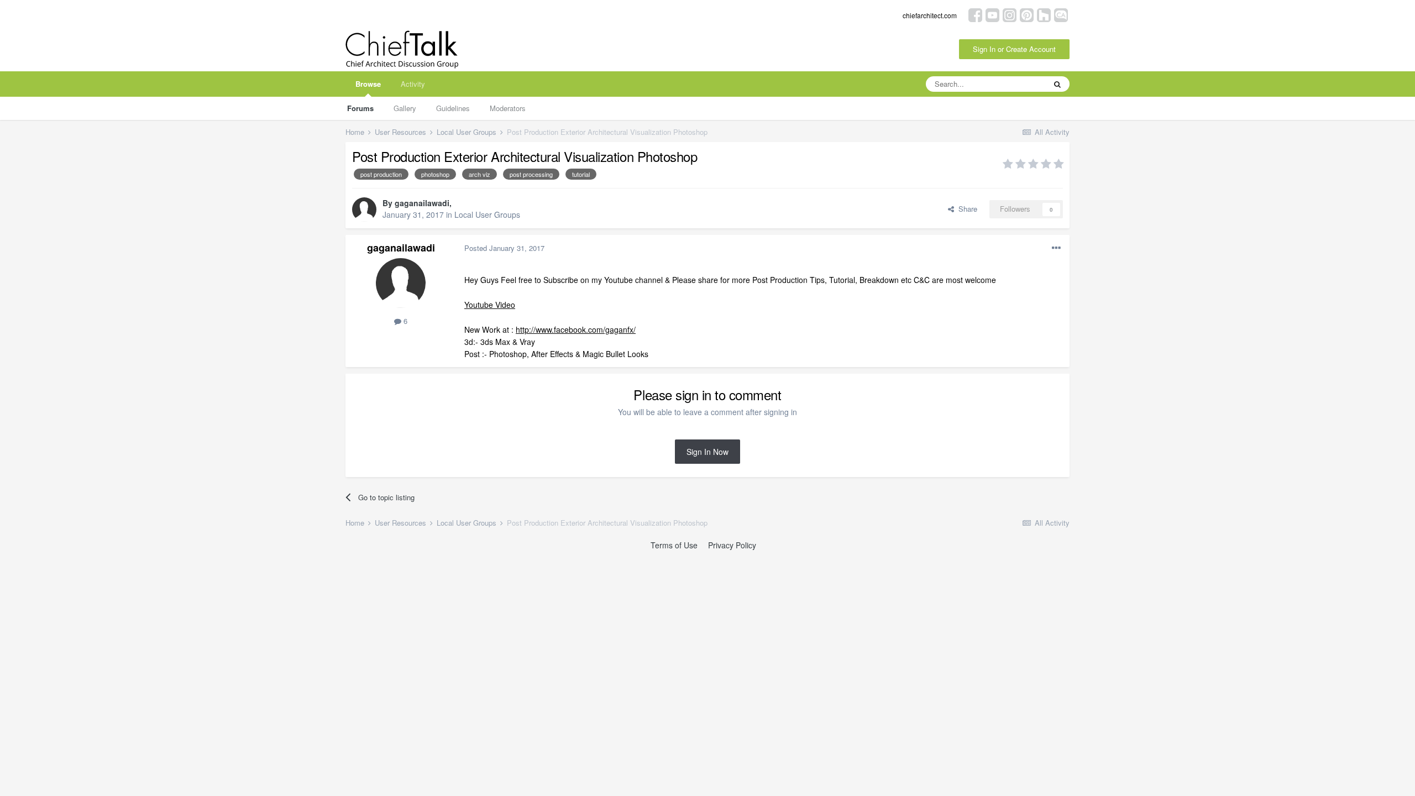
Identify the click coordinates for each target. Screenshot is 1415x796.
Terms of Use (674, 545)
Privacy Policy (732, 545)
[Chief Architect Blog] (1061, 14)
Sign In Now (707, 451)
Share (965, 208)
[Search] (1057, 84)
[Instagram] (1009, 14)
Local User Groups (487, 214)
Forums (360, 108)
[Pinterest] (1027, 14)
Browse (368, 83)
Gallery (405, 108)
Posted (504, 248)
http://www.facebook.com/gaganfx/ (576, 329)
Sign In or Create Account (1014, 49)
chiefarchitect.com (930, 15)
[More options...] (1056, 248)
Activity (413, 83)
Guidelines (453, 108)
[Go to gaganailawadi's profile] (364, 209)
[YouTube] (992, 14)
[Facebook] (975, 14)
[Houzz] (1044, 14)
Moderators (508, 108)
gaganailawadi (422, 202)
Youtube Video (489, 304)
